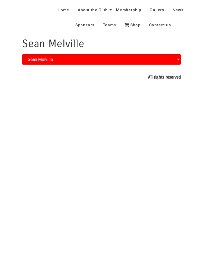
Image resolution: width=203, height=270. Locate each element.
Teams (109, 25)
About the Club (93, 10)
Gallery (157, 10)
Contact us (160, 25)
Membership (128, 10)
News (178, 10)
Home (63, 10)
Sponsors (84, 25)
